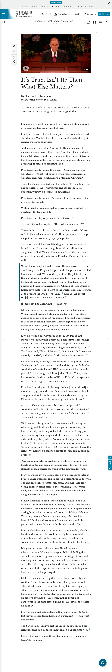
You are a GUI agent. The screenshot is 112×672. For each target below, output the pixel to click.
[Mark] (14, 52)
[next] (108, 338)
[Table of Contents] (3, 22)
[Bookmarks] (94, 22)
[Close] (14, 46)
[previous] (4, 338)
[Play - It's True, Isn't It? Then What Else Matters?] (26, 68)
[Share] (14, 61)
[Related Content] (100, 22)
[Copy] (14, 57)
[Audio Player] (103, 663)
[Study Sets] (88, 22)
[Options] (106, 22)
